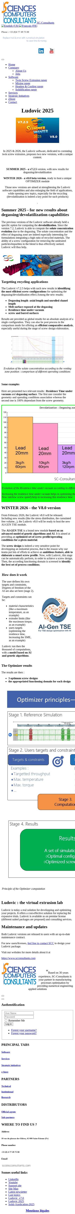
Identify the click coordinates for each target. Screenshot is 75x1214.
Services (13, 92)
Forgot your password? (24, 1033)
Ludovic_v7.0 (16, 1198)
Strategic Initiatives (18, 95)
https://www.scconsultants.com (18, 958)
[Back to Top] (2, 999)
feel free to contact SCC (41, 943)
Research (5, 1097)
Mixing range (22, 83)
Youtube (13, 1182)
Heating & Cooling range (29, 86)
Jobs (17, 73)
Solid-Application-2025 (21, 1204)
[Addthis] (2, 995)
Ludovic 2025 (16, 1201)
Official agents (8, 1111)
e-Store (4, 1072)
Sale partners (7, 1117)
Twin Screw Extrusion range (31, 80)
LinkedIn (13, 1179)
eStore (11, 98)
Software (13, 77)
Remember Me (16, 1020)
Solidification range (26, 89)
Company (13, 67)
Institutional (7, 1091)
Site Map (13, 1188)
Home (11, 64)
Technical (6, 1086)
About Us (20, 70)
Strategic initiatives (11, 1065)
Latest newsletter (17, 1191)
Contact (12, 102)
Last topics (14, 1194)
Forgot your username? (24, 1030)
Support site (14, 1185)
